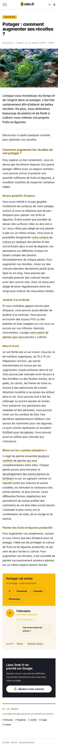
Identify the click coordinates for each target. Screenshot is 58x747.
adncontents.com (26, 742)
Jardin (33, 719)
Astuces (8, 719)
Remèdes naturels (35, 644)
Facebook (22, 591)
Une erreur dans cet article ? (32, 629)
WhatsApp (14, 599)
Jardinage (9, 17)
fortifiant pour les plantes (18, 432)
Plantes (20, 644)
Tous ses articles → (25, 619)
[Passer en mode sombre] (54, 4)
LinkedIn (38, 591)
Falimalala (8, 43)
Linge (44, 719)
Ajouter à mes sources (31, 689)
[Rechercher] (49, 4)
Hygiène (21, 719)
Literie (7, 724)
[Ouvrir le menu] (4, 4)
